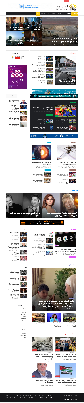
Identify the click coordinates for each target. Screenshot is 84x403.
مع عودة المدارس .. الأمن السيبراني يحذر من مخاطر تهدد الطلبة (34, 27)
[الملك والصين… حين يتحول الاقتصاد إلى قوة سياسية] (23, 102)
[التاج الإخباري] (66, 7)
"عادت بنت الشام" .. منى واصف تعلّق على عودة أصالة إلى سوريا (61, 214)
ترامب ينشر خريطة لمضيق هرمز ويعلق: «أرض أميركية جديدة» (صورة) (62, 182)
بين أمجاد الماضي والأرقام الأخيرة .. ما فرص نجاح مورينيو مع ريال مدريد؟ (38, 76)
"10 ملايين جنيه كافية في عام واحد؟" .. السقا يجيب (14, 123)
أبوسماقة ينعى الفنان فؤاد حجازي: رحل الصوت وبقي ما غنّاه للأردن (13, 278)
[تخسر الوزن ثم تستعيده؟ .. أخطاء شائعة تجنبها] (23, 113)
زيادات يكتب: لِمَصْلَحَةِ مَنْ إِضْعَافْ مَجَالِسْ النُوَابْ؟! (44, 381)
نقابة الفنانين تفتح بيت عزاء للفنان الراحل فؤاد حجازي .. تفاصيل (14, 272)
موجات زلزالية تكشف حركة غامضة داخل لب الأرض (41, 163)
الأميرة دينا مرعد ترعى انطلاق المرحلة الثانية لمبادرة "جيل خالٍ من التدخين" (65, 355)
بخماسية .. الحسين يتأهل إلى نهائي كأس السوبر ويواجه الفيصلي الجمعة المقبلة (39, 122)
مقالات (25, 339)
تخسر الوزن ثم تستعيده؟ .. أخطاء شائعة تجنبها (14, 112)
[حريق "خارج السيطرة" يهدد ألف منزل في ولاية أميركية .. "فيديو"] (49, 64)
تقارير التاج (23, 397)
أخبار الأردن (69, 13)
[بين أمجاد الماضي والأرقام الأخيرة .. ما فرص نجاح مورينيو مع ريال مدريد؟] (49, 76)
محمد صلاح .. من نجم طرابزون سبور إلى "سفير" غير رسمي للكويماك (39, 70)
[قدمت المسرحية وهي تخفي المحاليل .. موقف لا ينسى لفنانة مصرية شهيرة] (23, 118)
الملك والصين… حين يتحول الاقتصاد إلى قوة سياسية (14, 100)
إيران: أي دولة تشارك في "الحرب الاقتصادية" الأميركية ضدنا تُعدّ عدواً (62, 176)
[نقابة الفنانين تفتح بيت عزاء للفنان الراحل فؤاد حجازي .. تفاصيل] (23, 272)
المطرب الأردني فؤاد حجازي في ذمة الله (13, 289)
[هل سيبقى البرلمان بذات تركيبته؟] (50, 82)
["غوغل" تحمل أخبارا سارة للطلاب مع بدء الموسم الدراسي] (49, 58)
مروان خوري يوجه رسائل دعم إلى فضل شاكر (25, 214)
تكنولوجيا (24, 322)
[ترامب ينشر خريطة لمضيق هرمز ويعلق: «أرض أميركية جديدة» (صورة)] (72, 181)
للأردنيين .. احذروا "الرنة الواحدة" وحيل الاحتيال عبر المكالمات (39, 240)
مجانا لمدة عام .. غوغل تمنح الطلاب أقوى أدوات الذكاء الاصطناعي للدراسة (65, 250)
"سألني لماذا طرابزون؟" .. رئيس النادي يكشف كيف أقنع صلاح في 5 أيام (62, 128)
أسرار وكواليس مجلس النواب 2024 (15, 397)
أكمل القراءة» (72, 169)
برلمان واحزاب (58, 13)
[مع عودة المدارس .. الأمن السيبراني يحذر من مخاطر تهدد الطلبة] (33, 24)
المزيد (38, 13)
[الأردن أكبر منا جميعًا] (23, 239)
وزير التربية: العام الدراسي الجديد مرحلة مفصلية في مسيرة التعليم (33, 42)
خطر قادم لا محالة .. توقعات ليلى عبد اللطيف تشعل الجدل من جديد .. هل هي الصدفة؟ (54, 325)
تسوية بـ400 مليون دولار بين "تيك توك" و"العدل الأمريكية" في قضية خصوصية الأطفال (38, 247)
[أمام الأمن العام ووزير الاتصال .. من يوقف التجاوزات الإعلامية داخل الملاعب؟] (69, 317)
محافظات (24, 337)
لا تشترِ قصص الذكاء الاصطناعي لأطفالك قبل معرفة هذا (14, 107)
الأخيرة (23, 95)
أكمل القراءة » (49, 114)
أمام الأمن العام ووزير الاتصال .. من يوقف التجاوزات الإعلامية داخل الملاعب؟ (70, 325)
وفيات (25, 344)
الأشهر (11, 95)
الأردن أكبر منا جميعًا (15, 238)
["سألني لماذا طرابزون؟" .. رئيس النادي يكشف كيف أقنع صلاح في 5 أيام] (72, 127)
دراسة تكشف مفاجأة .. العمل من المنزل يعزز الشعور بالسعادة (38, 182)
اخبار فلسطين (23, 312)
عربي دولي (64, 13)
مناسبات (24, 341)
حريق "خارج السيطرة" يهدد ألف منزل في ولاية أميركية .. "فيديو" (38, 64)
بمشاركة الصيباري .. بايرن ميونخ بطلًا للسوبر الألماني (43, 109)
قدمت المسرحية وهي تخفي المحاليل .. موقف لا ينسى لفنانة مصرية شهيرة (13, 118)
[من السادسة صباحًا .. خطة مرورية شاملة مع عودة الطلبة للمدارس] (15, 38)
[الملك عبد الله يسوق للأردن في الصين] (23, 234)
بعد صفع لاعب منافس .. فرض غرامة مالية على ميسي (61, 121)
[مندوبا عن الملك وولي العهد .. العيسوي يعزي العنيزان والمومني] (23, 296)
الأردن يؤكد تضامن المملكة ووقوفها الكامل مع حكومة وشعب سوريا (66, 381)
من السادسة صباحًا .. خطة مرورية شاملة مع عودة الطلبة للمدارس (15, 42)
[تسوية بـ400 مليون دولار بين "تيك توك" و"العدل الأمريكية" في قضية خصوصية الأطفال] (49, 246)
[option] (42, 31)
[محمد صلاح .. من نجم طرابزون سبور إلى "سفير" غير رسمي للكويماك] (49, 70)
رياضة (49, 13)
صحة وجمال (24, 329)
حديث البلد (24, 323)
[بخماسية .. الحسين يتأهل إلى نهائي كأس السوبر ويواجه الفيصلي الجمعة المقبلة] (49, 121)
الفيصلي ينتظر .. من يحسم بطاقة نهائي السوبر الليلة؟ (39, 127)
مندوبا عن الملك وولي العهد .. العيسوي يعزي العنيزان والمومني (14, 296)
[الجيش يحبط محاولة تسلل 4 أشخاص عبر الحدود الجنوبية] (60, 31)
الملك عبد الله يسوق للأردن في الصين (13, 233)
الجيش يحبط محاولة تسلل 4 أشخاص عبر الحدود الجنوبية (64, 40)
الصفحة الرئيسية (74, 13)
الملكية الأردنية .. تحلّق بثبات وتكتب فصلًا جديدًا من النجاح (38, 324)
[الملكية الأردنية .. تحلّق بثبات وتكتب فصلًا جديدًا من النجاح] (38, 317)
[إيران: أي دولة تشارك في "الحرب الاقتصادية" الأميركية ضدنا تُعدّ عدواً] (72, 174)
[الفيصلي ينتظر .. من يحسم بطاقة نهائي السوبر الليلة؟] (51, 127)
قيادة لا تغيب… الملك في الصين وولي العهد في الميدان (14, 258)
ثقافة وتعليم (24, 320)
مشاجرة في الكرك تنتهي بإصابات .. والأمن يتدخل (56, 1)
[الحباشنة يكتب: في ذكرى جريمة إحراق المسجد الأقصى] (23, 252)
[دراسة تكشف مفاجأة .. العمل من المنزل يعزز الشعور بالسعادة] (47, 180)
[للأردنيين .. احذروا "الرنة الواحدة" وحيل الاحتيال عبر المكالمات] (49, 240)
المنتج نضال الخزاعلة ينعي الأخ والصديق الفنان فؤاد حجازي (14, 284)
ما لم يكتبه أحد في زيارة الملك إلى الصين (16, 28)
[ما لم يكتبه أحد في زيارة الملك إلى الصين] (15, 24)
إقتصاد (25, 310)
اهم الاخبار (24, 316)
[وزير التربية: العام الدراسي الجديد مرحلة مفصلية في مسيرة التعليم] (33, 38)
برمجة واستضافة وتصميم (74, 399)
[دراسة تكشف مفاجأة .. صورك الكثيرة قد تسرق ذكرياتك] (47, 174)
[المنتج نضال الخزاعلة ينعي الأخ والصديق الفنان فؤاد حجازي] (23, 284)
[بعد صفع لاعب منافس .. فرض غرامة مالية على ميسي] (72, 121)
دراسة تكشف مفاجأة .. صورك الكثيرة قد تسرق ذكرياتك (38, 175)
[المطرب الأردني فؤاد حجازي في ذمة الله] (23, 290)
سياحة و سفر (23, 327)
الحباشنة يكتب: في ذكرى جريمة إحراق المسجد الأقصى (14, 252)
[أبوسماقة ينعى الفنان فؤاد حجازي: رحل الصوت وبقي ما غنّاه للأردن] (23, 278)
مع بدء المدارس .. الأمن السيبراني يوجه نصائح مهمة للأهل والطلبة (39, 234)
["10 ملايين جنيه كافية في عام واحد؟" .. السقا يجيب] (23, 124)
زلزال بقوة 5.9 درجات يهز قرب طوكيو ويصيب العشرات (68, 163)
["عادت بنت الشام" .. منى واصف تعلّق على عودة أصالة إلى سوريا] (60, 205)
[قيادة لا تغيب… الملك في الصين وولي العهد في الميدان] (23, 258)
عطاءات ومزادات (44, 13)
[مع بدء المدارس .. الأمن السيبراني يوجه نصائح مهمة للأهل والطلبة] (51, 234)
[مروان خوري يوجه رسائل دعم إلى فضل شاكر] (24, 205)
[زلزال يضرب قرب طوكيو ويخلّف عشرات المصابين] (65, 70)
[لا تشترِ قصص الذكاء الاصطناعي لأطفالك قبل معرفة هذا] (23, 107)
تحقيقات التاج (52, 13)
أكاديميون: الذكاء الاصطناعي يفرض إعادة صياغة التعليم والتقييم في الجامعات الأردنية (38, 254)
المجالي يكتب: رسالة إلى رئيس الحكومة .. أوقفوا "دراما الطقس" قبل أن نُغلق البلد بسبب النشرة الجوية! (13, 245)
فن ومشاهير (24, 333)
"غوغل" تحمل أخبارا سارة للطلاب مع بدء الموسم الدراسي (38, 58)
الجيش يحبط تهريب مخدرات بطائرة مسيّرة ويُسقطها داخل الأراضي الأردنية (43, 356)
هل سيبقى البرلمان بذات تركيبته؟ (39, 82)
